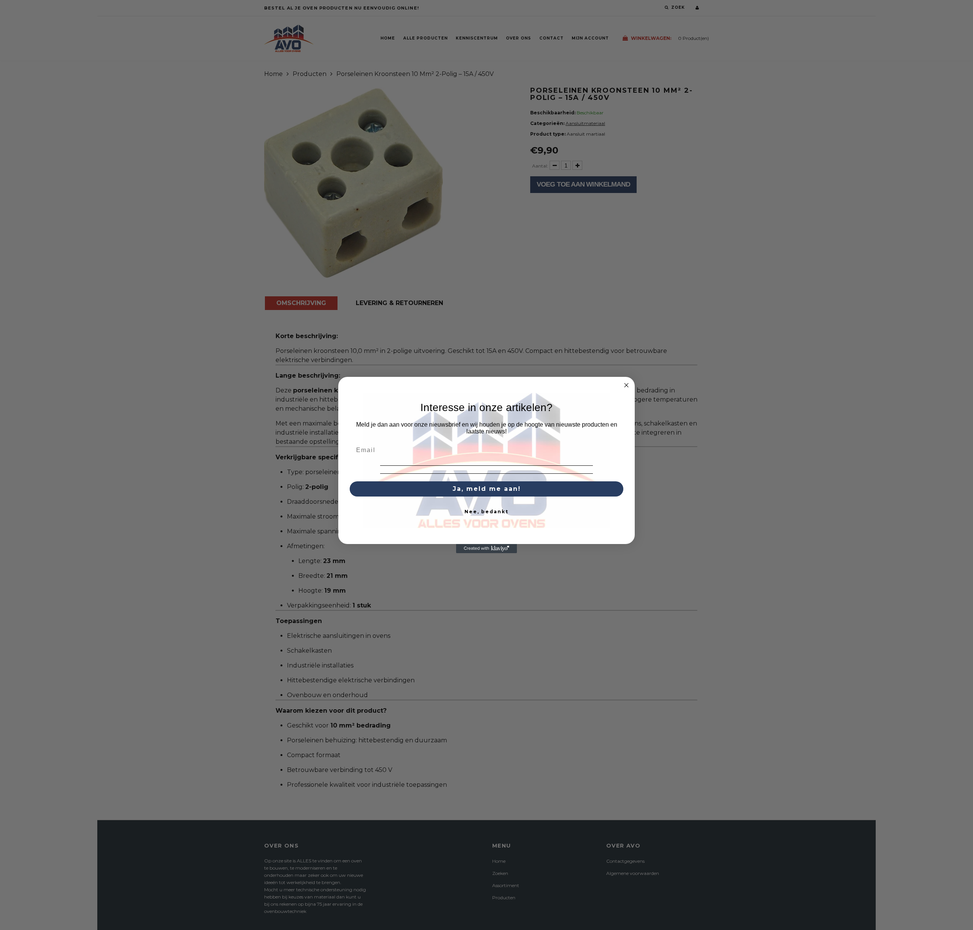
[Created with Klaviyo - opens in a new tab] (486, 548)
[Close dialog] (626, 385)
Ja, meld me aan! (487, 488)
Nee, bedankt (486, 511)
